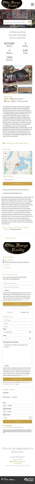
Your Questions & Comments (10, 342)
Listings (10, 227)
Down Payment (7, 408)
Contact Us (6, 265)
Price (4, 402)
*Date (4, 329)
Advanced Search (17, 26)
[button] (29, 22)
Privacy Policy (25, 300)
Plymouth (19, 227)
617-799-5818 (8, 260)
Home (4, 227)
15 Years (14, 397)
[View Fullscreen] (5, 160)
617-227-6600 (18, 459)
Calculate (17, 421)
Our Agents (7, 268)
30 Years (7, 397)
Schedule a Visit (25, 312)
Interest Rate (6, 414)
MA (14, 227)
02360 (6, 229)
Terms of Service (12, 384)
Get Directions (17, 184)
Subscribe (17, 304)
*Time (4, 335)
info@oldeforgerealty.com (18, 461)
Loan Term (6, 392)
